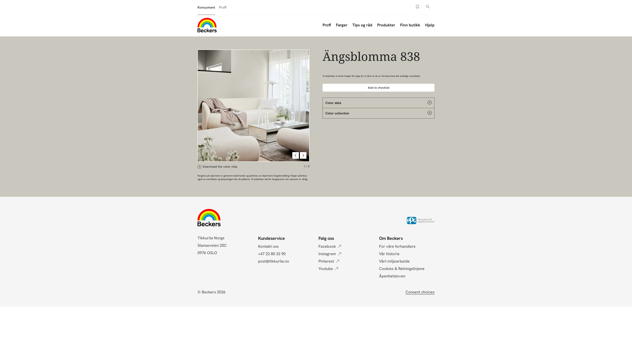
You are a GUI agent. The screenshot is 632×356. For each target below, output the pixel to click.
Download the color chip (220, 166)
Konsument (206, 7)
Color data (333, 103)
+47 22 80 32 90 (272, 253)
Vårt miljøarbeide (394, 261)
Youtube (325, 268)
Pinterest (326, 261)
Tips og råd (362, 25)
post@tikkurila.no (273, 261)
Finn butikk (410, 25)
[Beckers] (207, 25)
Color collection (337, 113)
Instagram (327, 253)
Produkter (386, 25)
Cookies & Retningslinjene (401, 268)
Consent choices (420, 292)
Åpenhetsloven (392, 276)
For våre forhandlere (397, 246)
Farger (341, 25)
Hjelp (429, 25)
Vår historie (389, 253)
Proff (222, 7)
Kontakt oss (268, 246)
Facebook (327, 246)
